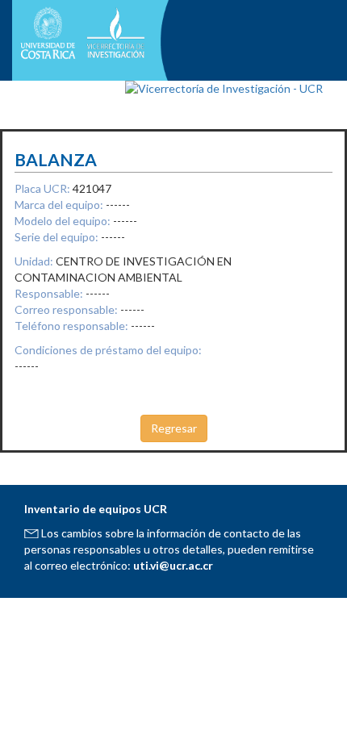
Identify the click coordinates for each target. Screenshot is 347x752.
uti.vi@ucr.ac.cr (173, 565)
